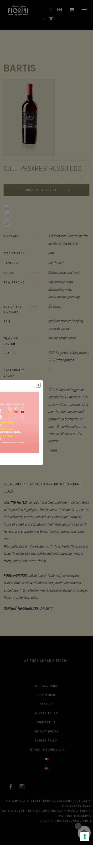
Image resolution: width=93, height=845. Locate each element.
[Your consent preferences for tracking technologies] (84, 836)
